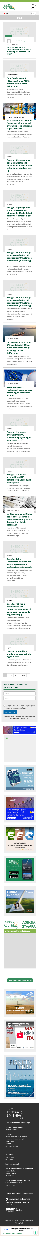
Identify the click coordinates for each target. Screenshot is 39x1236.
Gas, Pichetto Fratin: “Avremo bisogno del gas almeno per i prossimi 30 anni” (19, 50)
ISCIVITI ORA (10, 712)
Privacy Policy (19, 1223)
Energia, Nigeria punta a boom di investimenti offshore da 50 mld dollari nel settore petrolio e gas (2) (19, 165)
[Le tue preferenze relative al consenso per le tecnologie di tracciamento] (35, 1232)
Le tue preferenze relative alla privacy (21, 1229)
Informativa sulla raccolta (12, 1234)
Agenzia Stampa (17, 41)
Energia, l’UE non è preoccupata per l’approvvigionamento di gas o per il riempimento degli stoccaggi (19, 609)
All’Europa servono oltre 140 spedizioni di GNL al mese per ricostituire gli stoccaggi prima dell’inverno (18, 347)
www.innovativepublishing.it (15, 1139)
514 (24, 675)
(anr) (10, 156)
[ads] (19, 733)
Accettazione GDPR (11, 702)
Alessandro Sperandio (16, 117)
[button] (33, 7)
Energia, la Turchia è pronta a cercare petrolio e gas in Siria (19, 654)
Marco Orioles (13, 510)
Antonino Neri (13, 339)
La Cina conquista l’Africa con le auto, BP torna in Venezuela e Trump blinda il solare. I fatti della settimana (19, 519)
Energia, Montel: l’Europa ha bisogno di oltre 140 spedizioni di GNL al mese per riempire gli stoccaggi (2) (19, 258)
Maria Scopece (13, 44)
